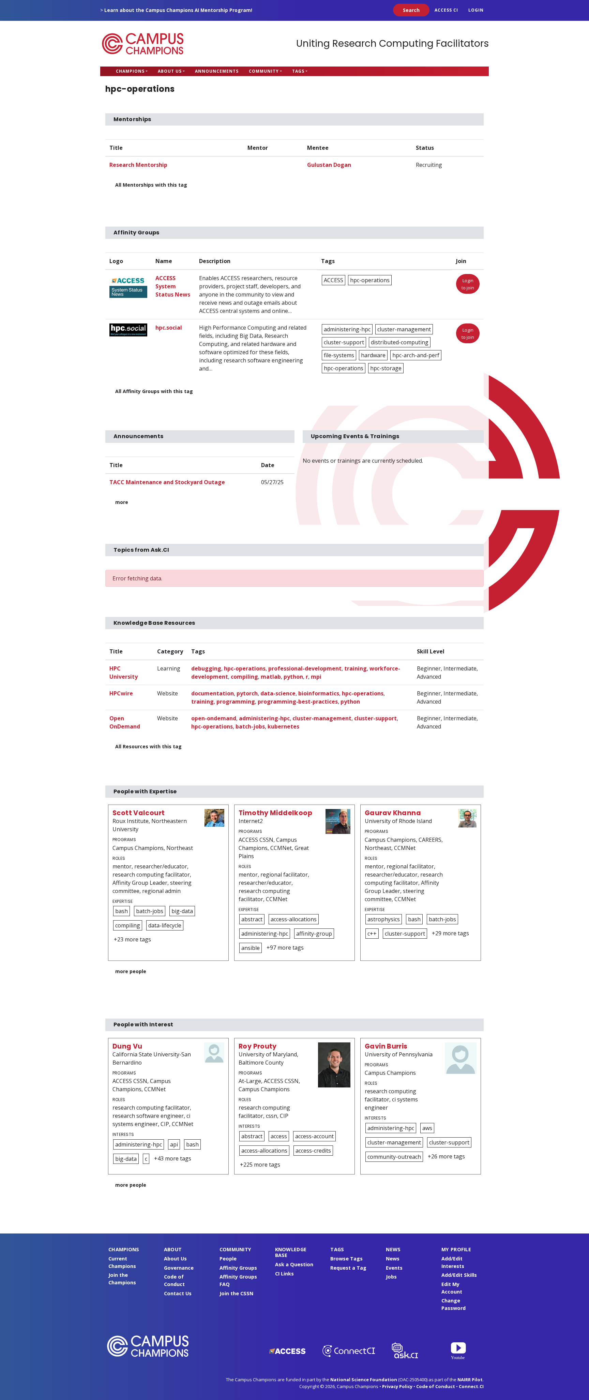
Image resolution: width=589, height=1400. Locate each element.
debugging (206, 668)
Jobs (391, 1276)
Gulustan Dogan (329, 165)
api (174, 1144)
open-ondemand (213, 718)
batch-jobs (250, 726)
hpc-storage (386, 368)
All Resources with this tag (148, 746)
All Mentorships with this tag (151, 185)
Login (476, 10)
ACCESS (333, 280)
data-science (278, 693)
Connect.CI (471, 1386)
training (355, 668)
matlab (271, 676)
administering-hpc (347, 329)
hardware (373, 355)
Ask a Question (294, 1264)
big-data (182, 911)
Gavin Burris (386, 1046)
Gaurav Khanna (393, 813)
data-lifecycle (164, 925)
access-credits (313, 1150)
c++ (372, 933)
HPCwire (121, 693)
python (293, 676)
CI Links (284, 1273)
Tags (298, 71)
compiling (244, 676)
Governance (179, 1268)
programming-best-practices (298, 701)
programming (235, 701)
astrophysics (383, 919)
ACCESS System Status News (172, 286)
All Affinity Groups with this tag (154, 391)
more (121, 502)
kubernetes (283, 726)
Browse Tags (346, 1258)
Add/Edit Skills (459, 1275)
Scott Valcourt (138, 813)
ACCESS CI (446, 10)
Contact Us (178, 1293)
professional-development (305, 668)
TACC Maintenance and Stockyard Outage (167, 482)
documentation (212, 693)
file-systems (339, 355)
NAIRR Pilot (470, 1379)
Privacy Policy (397, 1386)
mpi (316, 676)
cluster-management (404, 329)
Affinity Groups (238, 1268)
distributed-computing (399, 342)
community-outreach (394, 1156)
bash (121, 911)
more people (130, 971)
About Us (170, 71)
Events (394, 1268)
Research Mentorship (138, 165)
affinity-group (314, 933)
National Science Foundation (363, 1379)
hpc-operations (370, 280)
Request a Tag (348, 1268)
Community (264, 71)
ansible (250, 948)
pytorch (247, 693)
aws (427, 1128)
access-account (314, 1136)
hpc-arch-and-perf (415, 355)
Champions (130, 71)
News (392, 1258)
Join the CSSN (236, 1293)
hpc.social (168, 327)
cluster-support (344, 342)
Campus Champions (142, 44)
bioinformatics (318, 693)
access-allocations (294, 919)
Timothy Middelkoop (275, 813)
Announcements (217, 71)
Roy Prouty (258, 1046)
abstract (251, 919)
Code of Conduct (435, 1386)
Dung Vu (127, 1046)
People (228, 1258)
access (279, 1136)
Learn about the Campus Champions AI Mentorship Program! (178, 10)
